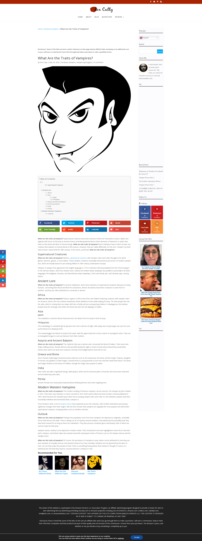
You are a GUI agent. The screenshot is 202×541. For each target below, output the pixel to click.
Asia (49, 195)
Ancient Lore (46, 190)
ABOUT (89, 17)
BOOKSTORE (107, 17)
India (49, 206)
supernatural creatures (78, 258)
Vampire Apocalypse (84, 62)
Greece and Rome (54, 204)
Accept (136, 537)
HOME (80, 17)
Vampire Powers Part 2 (146, 177)
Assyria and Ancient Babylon (57, 202)
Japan (55, 197)
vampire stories (66, 404)
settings (121, 538)
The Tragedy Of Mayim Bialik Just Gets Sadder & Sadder (150, 267)
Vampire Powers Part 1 (146, 185)
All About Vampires (51, 29)
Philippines (56, 199)
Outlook (50, 214)
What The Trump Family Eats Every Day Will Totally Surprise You (151, 294)
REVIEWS (118, 17)
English (145, 37)
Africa (50, 193)
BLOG (97, 17)
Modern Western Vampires (51, 211)
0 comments (98, 62)
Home (40, 29)
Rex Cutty (43, 62)
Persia (50, 208)
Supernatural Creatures (55, 185)
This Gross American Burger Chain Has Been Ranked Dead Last (151, 321)
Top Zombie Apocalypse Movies (150, 181)
